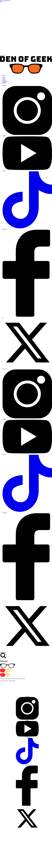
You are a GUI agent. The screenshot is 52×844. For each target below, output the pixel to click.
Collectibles (5, 81)
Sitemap (31, 842)
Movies (4, 75)
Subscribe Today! (27, 693)
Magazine (4, 82)
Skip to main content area (5, 0)
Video (4, 83)
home (14, 680)
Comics (4, 78)
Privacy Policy (25, 842)
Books (4, 79)
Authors (33, 690)
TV (3, 76)
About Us (21, 690)
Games (4, 77)
